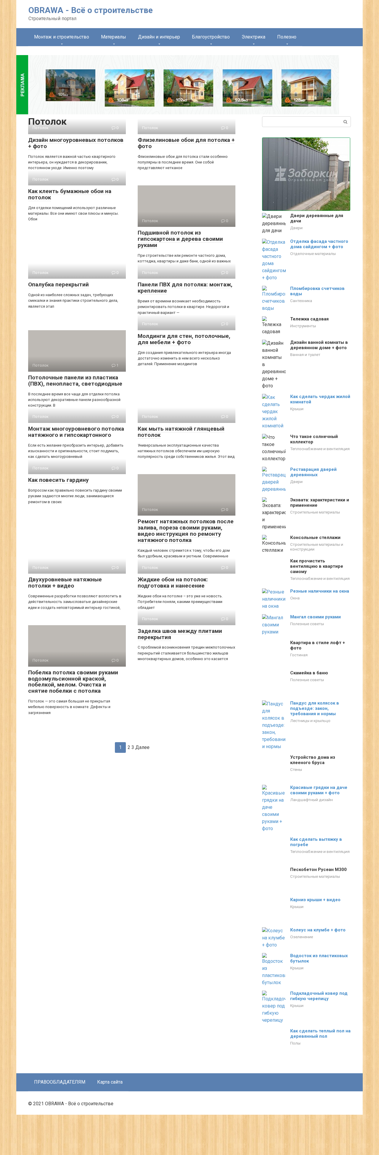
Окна (295, 614)
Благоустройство (211, 37)
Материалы (113, 37)
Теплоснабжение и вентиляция (320, 448)
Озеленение (301, 960)
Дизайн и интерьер (159, 37)
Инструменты (303, 325)
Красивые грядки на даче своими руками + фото (318, 815)
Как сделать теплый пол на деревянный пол (320, 1057)
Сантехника (301, 300)
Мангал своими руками (315, 633)
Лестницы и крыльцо (310, 738)
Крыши (296, 408)
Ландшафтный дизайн (311, 824)
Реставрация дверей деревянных (313, 472)
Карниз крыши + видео (315, 927)
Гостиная (299, 671)
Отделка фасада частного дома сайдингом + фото (319, 244)
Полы (295, 1066)
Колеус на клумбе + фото (318, 953)
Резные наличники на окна (319, 608)
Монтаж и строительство (61, 37)
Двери (296, 227)
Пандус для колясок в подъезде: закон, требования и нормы (314, 726)
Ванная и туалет (305, 354)
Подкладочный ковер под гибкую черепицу (319, 1019)
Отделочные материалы (313, 253)
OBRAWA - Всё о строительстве (90, 10)
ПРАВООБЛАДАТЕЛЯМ (59, 1122)
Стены (296, 787)
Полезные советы (307, 640)
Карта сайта (110, 1122)
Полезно (286, 37)
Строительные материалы (315, 512)
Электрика (253, 37)
